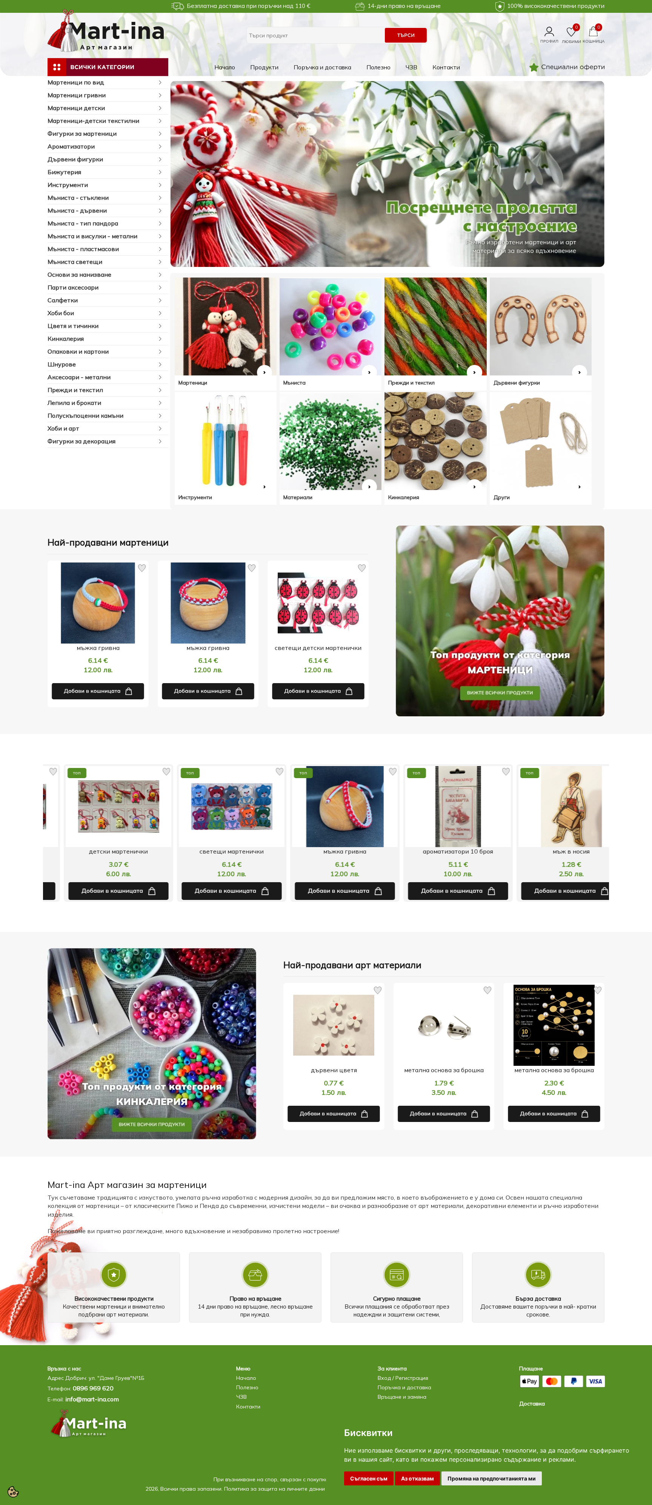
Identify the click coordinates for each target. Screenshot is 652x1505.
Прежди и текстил (75, 390)
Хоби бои (61, 313)
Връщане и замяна (402, 1396)
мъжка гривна (98, 647)
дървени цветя (334, 1070)
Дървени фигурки (75, 159)
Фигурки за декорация (81, 441)
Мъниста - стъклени (78, 197)
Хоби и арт (63, 428)
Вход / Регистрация (403, 1378)
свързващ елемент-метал (553, 851)
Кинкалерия (66, 338)
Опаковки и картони (78, 351)
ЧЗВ (411, 67)
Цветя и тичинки (73, 326)
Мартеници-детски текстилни (93, 120)
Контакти (446, 67)
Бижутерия (64, 172)
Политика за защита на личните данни (274, 1488)
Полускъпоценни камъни (85, 415)
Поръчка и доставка (322, 67)
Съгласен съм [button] (369, 1478)
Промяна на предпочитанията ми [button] (491, 1478)
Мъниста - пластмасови (83, 249)
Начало (224, 67)
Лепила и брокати (74, 402)
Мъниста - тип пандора (83, 223)
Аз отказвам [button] (417, 1478)
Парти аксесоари (73, 287)
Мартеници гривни (77, 95)
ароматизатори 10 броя (326, 851)
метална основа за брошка (444, 1070)
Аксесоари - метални (79, 377)
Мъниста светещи (75, 261)
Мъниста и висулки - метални (92, 236)
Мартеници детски (76, 108)
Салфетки (63, 300)
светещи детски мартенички (318, 647)
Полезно (378, 67)
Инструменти (68, 185)
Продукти (264, 67)
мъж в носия (439, 851)
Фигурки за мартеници (82, 133)
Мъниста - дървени (77, 210)
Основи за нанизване (79, 274)
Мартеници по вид (76, 82)
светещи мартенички (100, 851)
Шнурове (62, 364)
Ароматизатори (71, 146)
